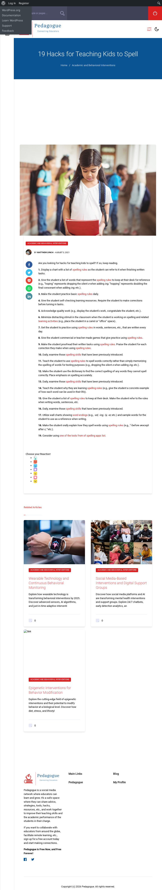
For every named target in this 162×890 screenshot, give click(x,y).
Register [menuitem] (24, 3)
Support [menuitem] (7, 25)
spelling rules (80, 269)
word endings (80, 415)
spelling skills (73, 354)
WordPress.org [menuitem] (11, 10)
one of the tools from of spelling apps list (82, 435)
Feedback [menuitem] (8, 30)
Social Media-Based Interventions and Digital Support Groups (121, 583)
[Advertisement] (88, 109)
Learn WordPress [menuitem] (12, 20)
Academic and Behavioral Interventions (46, 243)
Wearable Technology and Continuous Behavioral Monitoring (49, 583)
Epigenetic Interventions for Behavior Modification (50, 690)
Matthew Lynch (45, 252)
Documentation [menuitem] (11, 15)
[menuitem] (3, 3)
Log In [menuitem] (12, 3)
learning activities (48, 321)
